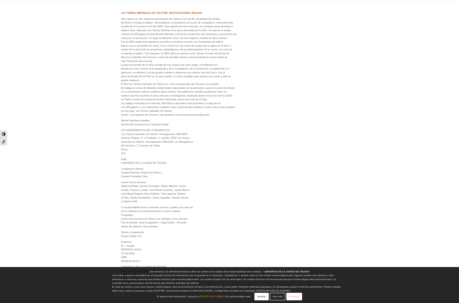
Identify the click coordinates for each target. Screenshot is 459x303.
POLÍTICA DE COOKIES (212, 296)
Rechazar (294, 296)
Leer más (278, 296)
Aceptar (261, 296)
